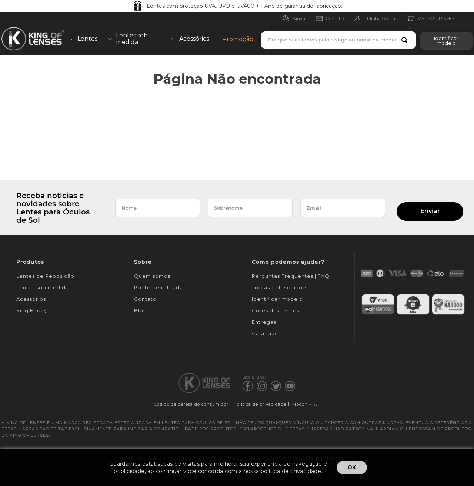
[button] (444, 40)
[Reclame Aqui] (448, 313)
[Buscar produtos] (405, 40)
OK (352, 467)
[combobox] (338, 40)
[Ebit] (413, 313)
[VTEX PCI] (377, 313)
